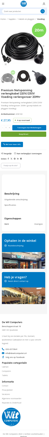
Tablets (5, 375)
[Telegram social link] (21, 158)
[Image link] (11, 416)
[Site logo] (23, 3)
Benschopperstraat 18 (11, 326)
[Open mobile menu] (3, 3)
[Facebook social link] (8, 158)
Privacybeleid (7, 390)
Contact (5, 386)
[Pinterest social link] (14, 158)
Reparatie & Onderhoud (11, 403)
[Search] (42, 11)
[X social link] (11, 158)
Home (3, 19)
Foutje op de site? (11, 165)
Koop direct (23, 134)
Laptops (5, 367)
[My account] (43, 3)
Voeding (41, 19)
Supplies (12, 19)
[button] (3, 45)
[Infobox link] (12, 322)
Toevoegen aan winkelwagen (29, 127)
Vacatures (6, 394)
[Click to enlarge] (6, 64)
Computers (6, 371)
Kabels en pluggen (26, 19)
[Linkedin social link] (17, 158)
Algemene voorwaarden (11, 398)
